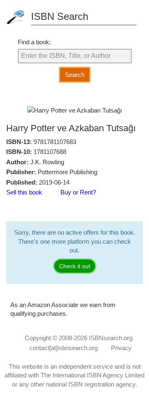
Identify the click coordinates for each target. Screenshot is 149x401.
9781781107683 (55, 141)
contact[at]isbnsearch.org (63, 347)
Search (74, 74)
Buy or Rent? (78, 192)
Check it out (74, 266)
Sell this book (24, 192)
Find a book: (34, 42)
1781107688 (50, 151)
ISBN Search (59, 16)
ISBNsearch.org (110, 337)
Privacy (121, 347)
